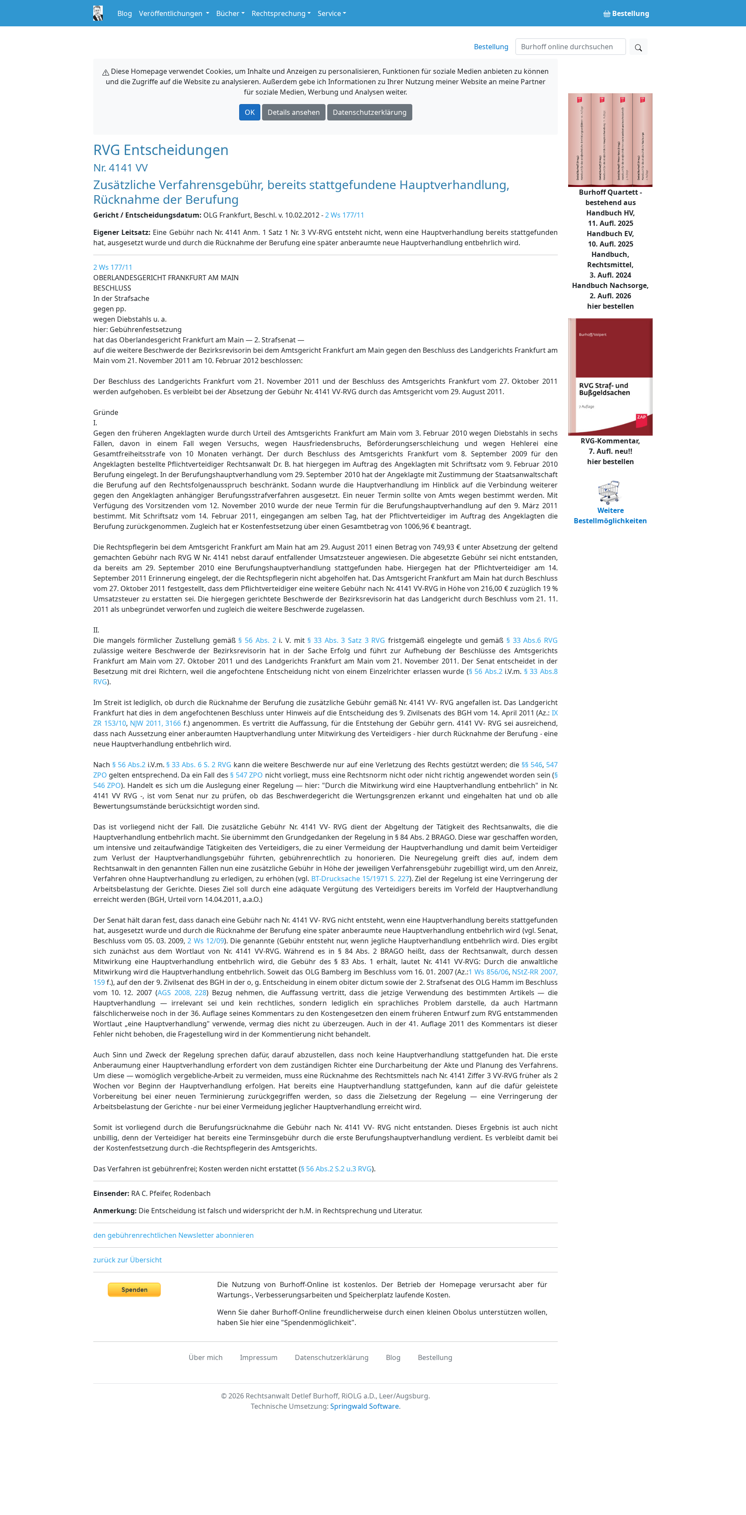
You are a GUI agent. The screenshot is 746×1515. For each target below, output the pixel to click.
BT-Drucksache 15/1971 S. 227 (360, 878)
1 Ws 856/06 (488, 972)
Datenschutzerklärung (370, 112)
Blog (124, 13)
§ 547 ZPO (246, 775)
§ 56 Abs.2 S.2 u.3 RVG (336, 1168)
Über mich (206, 1357)
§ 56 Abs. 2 (257, 640)
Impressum (259, 1357)
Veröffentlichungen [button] (171, 13)
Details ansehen (294, 112)
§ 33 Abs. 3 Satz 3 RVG (346, 640)
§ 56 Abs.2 (486, 671)
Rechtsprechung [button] (279, 13)
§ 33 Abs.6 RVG (532, 640)
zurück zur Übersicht (127, 1260)
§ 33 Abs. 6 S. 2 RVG (198, 764)
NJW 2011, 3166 (155, 723)
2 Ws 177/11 (344, 215)
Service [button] (329, 13)
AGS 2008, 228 (182, 992)
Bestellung (491, 46)
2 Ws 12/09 (205, 941)
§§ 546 (532, 764)
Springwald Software (364, 1406)
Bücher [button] (228, 13)
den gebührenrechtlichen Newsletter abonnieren (173, 1235)
